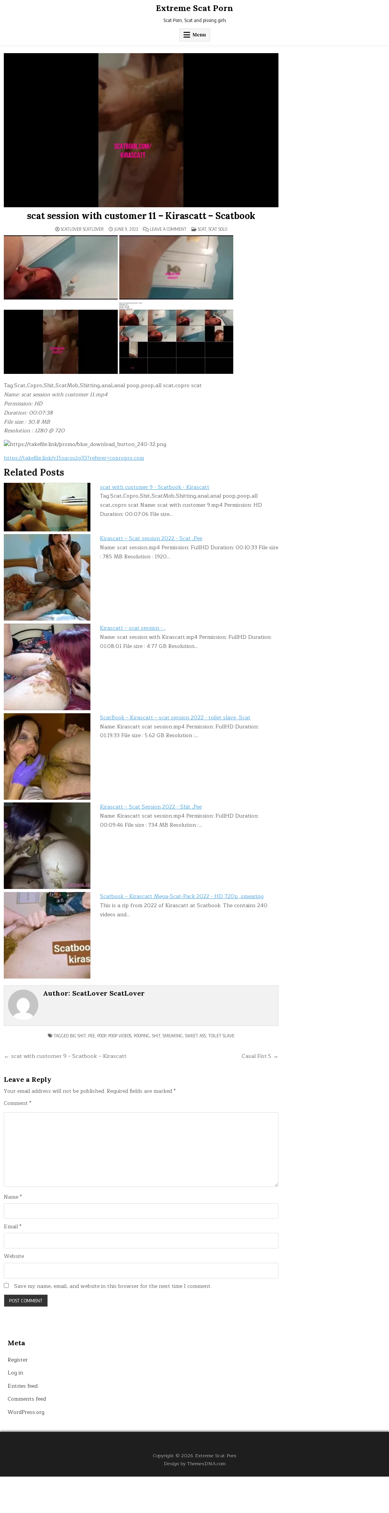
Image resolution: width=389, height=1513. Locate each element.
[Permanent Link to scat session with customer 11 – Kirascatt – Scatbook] (141, 130)
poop (101, 1036)
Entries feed (23, 1386)
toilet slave (221, 1036)
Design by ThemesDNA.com (195, 1463)
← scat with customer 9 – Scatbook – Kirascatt (65, 1056)
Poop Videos (119, 1036)
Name (13, 1197)
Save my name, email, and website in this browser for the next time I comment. (113, 1286)
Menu (199, 35)
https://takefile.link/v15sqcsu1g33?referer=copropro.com (74, 458)
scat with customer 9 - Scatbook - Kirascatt (154, 487)
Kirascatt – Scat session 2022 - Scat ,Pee (151, 538)
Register (18, 1359)
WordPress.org (26, 1412)
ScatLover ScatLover (82, 229)
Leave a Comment (168, 229)
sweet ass (195, 1036)
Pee (91, 1036)
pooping (142, 1036)
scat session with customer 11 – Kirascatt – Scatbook (141, 216)
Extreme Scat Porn (194, 8)
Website (14, 1256)
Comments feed (27, 1399)
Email (12, 1227)
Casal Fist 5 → (260, 1056)
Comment (17, 1103)
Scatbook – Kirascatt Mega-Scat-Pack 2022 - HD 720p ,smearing (182, 896)
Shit (156, 1036)
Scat (202, 229)
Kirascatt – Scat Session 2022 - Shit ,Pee (151, 806)
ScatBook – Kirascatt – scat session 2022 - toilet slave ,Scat (175, 717)
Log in (15, 1372)
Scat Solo (218, 229)
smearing (173, 1036)
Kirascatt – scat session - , (133, 628)
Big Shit (78, 1036)
